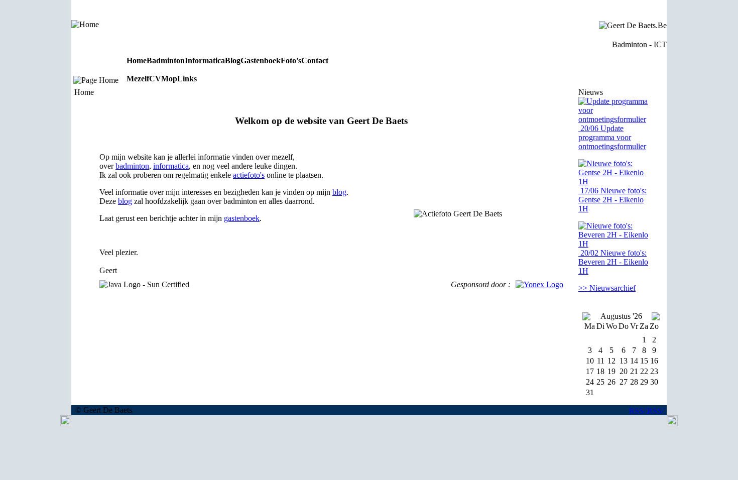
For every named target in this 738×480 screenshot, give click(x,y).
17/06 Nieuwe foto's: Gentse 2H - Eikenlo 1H (612, 199)
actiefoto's (249, 175)
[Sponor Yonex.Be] (539, 284)
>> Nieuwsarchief (607, 288)
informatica (171, 166)
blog (339, 192)
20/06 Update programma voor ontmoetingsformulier (612, 137)
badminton (132, 166)
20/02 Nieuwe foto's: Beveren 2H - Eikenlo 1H (613, 262)
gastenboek (242, 218)
